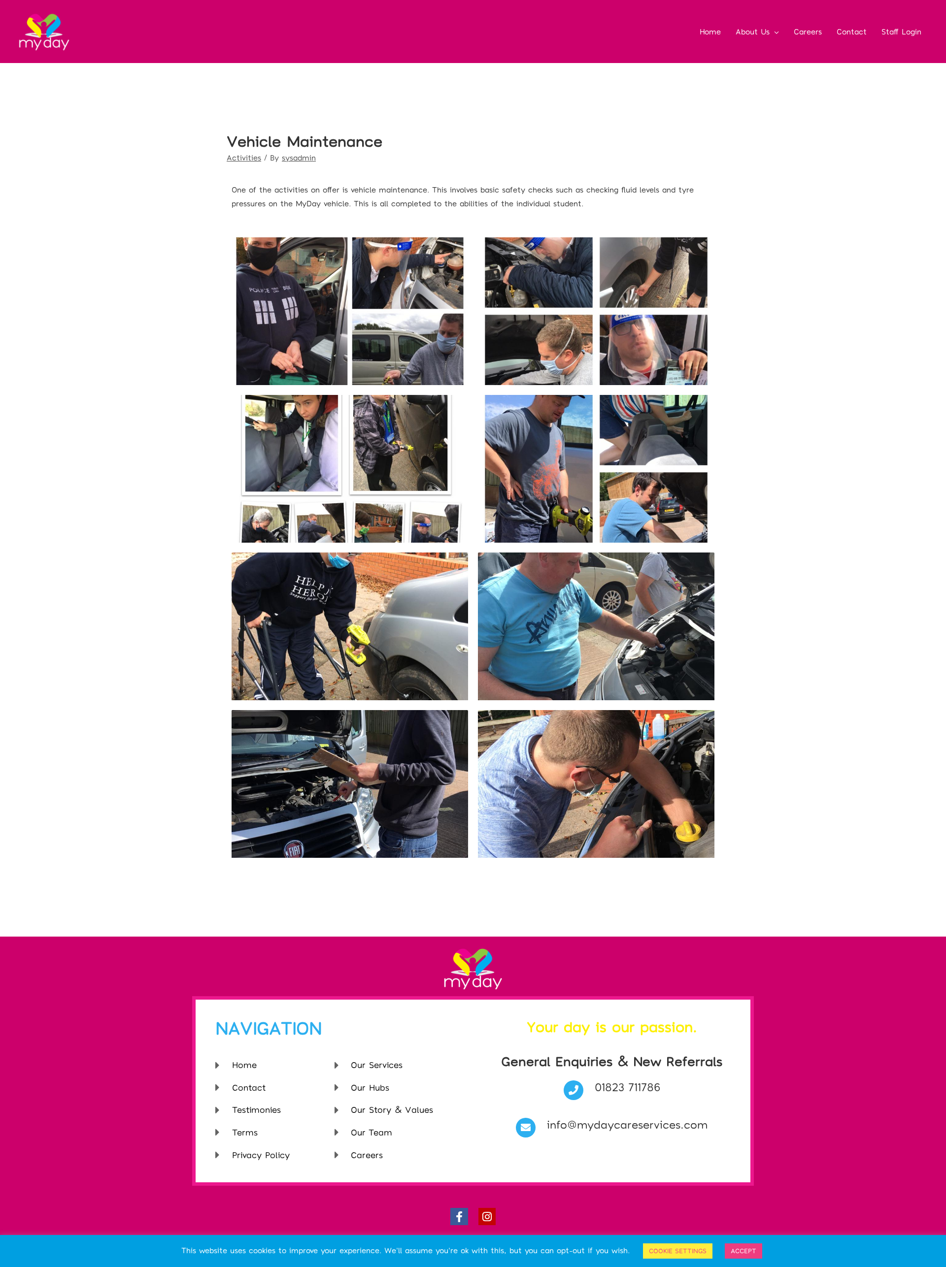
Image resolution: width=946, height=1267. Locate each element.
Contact (852, 31)
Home (710, 31)
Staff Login (901, 31)
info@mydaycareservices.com (627, 1124)
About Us (753, 31)
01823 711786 (627, 1086)
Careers (808, 31)
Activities (244, 157)
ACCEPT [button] (743, 1251)
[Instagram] (487, 1216)
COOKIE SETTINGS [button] (678, 1251)
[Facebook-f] (459, 1216)
